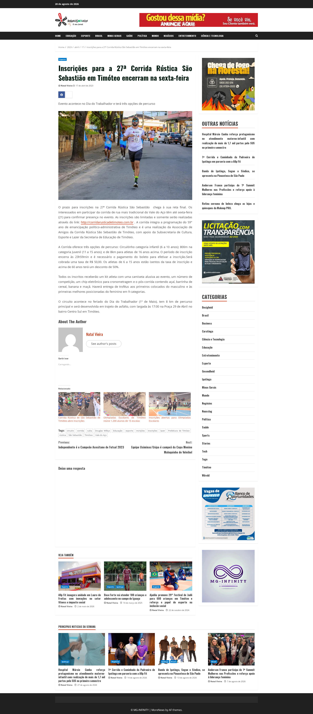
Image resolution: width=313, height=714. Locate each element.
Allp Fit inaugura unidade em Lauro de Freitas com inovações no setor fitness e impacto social (79, 598)
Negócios (169, 35)
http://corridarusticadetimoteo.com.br (107, 222)
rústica (62, 435)
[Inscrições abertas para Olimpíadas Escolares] (170, 404)
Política (142, 35)
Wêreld (205, 475)
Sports (206, 435)
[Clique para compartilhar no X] (69, 94)
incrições (140, 430)
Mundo (155, 35)
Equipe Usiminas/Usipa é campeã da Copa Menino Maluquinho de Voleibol (161, 447)
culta (89, 430)
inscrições (152, 430)
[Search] (256, 36)
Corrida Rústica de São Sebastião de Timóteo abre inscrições (79, 419)
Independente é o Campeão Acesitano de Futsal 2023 (91, 444)
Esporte (85, 35)
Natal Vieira (66, 85)
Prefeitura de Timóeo (178, 430)
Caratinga (207, 331)
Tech (204, 451)
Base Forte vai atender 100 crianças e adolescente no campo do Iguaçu (125, 596)
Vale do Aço (101, 435)
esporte (129, 430)
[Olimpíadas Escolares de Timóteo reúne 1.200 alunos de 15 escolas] (124, 404)
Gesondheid (208, 371)
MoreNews (158, 710)
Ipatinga (120, 587)
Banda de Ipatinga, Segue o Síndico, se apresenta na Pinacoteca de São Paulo (181, 671)
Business (207, 323)
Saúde (129, 35)
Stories (206, 443)
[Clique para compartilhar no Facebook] (61, 94)
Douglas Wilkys (102, 430)
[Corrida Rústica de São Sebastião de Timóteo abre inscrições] (79, 404)
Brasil (99, 35)
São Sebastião (75, 435)
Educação (71, 35)
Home (58, 35)
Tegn (204, 459)
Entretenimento (187, 35)
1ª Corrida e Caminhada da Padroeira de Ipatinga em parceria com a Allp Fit (131, 671)
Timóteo (89, 435)
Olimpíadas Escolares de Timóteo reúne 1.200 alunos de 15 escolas (124, 419)
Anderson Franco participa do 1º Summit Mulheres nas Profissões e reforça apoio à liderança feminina (228, 189)
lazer (162, 430)
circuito (70, 430)
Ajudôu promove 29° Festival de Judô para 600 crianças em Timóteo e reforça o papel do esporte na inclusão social (171, 600)
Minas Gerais (114, 35)
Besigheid (207, 307)
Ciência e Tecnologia (212, 35)
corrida (80, 430)
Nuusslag (207, 411)
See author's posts (103, 344)
